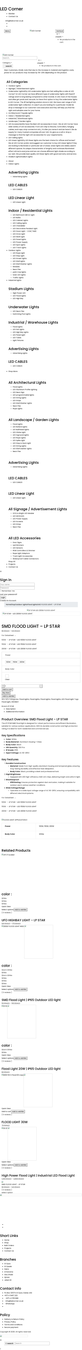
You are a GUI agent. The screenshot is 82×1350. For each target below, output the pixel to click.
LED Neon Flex (18, 311)
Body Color (9, 669)
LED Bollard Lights (20, 427)
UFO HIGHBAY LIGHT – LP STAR (23, 920)
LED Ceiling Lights (20, 223)
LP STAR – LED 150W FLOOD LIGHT (22, 644)
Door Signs (17, 542)
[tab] (43, 709)
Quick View (6, 906)
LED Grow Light (19, 234)
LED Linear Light (19, 202)
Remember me (8, 591)
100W (41, 826)
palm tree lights (19, 272)
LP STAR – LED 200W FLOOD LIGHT (23, 648)
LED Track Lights (19, 247)
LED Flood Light (68, 699)
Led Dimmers (18, 545)
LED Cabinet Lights (20, 220)
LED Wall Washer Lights (22, 264)
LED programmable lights (23, 395)
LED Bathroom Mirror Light (24, 215)
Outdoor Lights (21, 604)
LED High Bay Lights (21, 332)
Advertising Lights (20, 176)
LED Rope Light (19, 253)
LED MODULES (18, 516)
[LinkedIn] (4, 842)
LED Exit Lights (18, 329)
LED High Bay (18, 298)
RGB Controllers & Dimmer (24, 550)
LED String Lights (19, 398)
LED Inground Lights (21, 435)
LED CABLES (17, 189)
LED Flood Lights (19, 296)
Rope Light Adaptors (21, 553)
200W (51, 826)
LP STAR (10, 706)
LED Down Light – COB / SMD (24, 231)
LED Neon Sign (18, 392)
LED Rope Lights (19, 438)
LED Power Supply (20, 242)
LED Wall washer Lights (22, 448)
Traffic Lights (18, 277)
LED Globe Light (19, 432)
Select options (8, 909)
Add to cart (7, 689)
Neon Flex (17, 269)
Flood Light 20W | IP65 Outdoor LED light (31, 1069)
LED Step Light (19, 256)
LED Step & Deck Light (22, 443)
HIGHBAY (15, 702)
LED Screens (18, 521)
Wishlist (11, 13)
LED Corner (11, 9)
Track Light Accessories (23, 556)
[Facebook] (2, 842)
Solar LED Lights (19, 275)
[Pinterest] (6, 842)
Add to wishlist (8, 696)
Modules (16, 266)
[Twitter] (3, 842)
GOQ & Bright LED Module (23, 513)
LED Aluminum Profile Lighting (25, 389)
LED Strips (17, 400)
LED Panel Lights (19, 239)
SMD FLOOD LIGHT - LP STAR (13, 1184)
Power (8, 655)
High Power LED (19, 293)
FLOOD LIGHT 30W (15, 1122)
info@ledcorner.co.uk (14, 21)
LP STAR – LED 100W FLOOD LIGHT (22, 640)
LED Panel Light (19, 335)
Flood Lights (18, 327)
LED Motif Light (19, 236)
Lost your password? (8, 594)
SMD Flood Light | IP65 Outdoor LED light (31, 1000)
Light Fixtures (18, 340)
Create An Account (8, 600)
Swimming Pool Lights (22, 314)
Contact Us (13, 16)
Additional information (15, 711)
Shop (13, 604)
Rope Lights (17, 408)
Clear (7, 679)
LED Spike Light (19, 440)
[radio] (8, 662)
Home (8, 604)
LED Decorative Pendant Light (25, 228)
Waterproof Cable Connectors (26, 559)
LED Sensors (18, 548)
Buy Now (6, 692)
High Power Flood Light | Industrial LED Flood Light (38, 1175)
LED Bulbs (17, 217)
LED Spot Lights (19, 245)
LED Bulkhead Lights (21, 429)
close (57, 37)
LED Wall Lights (19, 261)
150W (46, 826)
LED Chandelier (19, 226)
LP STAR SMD (10, 723)
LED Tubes (17, 337)
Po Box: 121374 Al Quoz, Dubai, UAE (18, 1293)
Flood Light (6, 702)
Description (11, 709)
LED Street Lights (20, 258)
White (41, 834)
